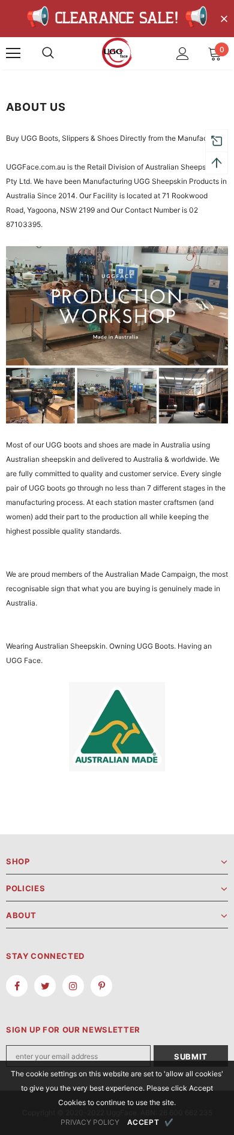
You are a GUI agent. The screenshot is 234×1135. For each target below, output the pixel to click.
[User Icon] (182, 53)
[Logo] (117, 53)
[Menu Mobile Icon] (13, 53)
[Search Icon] (48, 53)
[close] (224, 20)
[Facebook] (17, 986)
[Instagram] (73, 986)
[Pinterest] (101, 986)
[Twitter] (45, 986)
